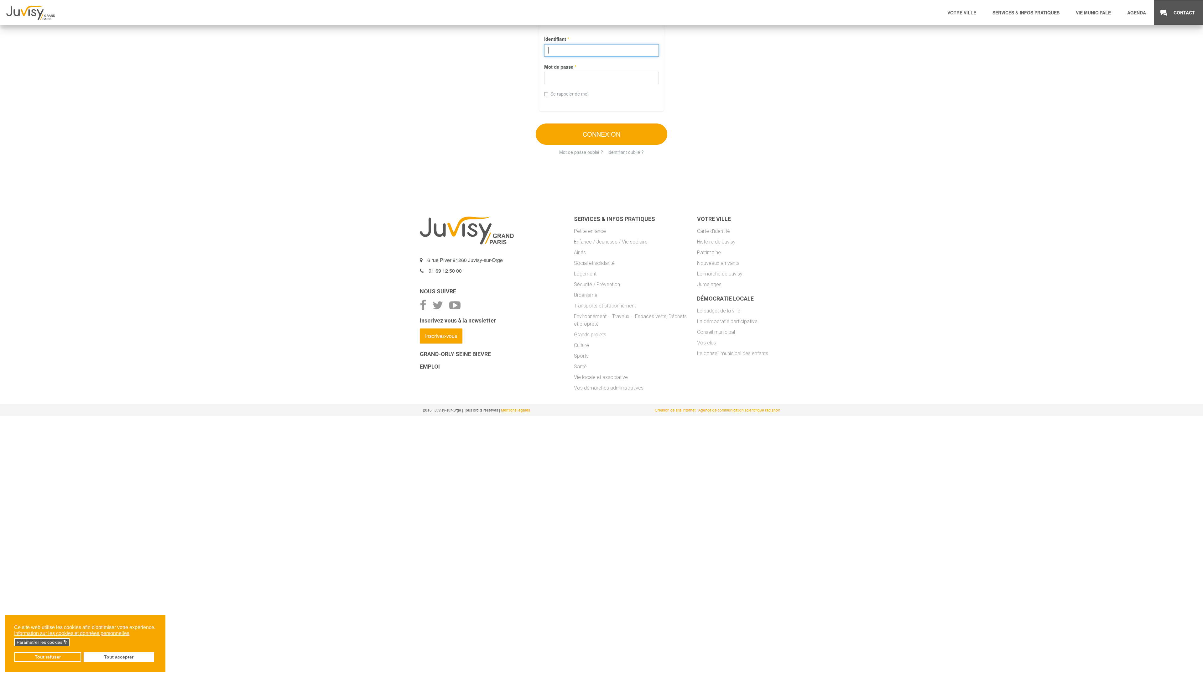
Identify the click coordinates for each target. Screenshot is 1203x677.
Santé (580, 367)
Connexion (601, 134)
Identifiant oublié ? (625, 152)
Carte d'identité (713, 231)
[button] (133, 634)
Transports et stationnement (605, 306)
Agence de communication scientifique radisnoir (739, 409)
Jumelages (709, 284)
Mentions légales (515, 409)
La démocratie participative (727, 321)
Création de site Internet (675, 409)
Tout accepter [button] (118, 656)
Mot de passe (560, 66)
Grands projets (590, 335)
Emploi (430, 366)
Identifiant (556, 38)
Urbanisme (585, 295)
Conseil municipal (716, 332)
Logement (585, 274)
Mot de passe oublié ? (581, 152)
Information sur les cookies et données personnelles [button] (71, 633)
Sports (581, 356)
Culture (581, 345)
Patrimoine (709, 252)
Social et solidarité (594, 263)
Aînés (580, 252)
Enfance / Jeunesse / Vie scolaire (611, 242)
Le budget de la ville (718, 311)
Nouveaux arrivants (718, 263)
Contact (1184, 12)
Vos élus (706, 343)
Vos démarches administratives (608, 388)
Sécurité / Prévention (597, 284)
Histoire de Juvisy (716, 242)
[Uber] (30, 12)
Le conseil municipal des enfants (732, 353)
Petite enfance (590, 231)
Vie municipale (1093, 12)
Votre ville (961, 12)
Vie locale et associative (601, 377)
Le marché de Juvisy (719, 274)
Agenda (1136, 12)
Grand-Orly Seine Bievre (455, 354)
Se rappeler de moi (569, 94)
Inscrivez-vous (441, 335)
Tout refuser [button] (48, 656)
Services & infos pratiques (1026, 12)
